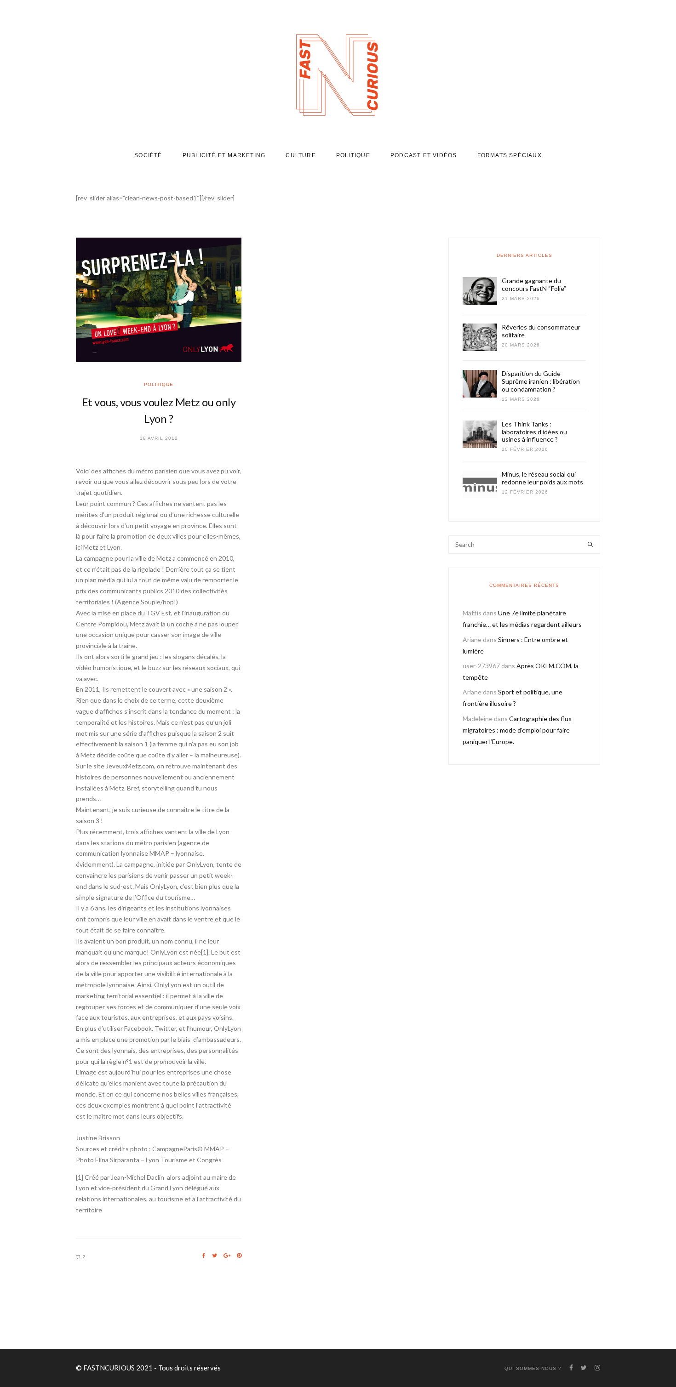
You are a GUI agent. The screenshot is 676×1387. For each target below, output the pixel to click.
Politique (353, 155)
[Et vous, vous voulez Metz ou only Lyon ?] (158, 300)
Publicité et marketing (224, 155)
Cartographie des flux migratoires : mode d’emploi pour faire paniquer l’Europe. (517, 730)
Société (148, 155)
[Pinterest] (239, 1255)
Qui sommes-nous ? (532, 1368)
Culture (300, 155)
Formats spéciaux (509, 155)
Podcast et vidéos (423, 155)
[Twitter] (214, 1255)
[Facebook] (204, 1255)
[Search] (590, 544)
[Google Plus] (227, 1255)
